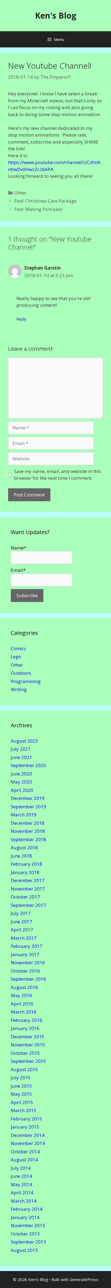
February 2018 (26, 864)
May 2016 (21, 995)
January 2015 (25, 1127)
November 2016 (28, 962)
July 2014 (21, 1168)
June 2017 (21, 921)
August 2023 (24, 741)
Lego (16, 656)
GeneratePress (84, 1279)
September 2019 (28, 806)
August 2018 (24, 847)
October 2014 (25, 1151)
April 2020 (22, 790)
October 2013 (25, 1234)
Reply (21, 319)
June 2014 (21, 1176)
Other (20, 193)
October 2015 (25, 1053)
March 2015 (23, 1110)
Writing (19, 689)
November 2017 (28, 889)
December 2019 (27, 798)
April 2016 (22, 1004)
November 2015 (28, 1045)
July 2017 (21, 913)
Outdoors (21, 673)
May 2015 (21, 1094)
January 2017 (25, 954)
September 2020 (28, 765)
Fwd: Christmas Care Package (45, 201)
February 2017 (26, 946)
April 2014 (22, 1192)
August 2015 (24, 1069)
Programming (26, 681)
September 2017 (28, 905)
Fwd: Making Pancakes (38, 209)
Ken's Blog (55, 15)
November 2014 (28, 1143)
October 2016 (25, 971)
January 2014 (25, 1217)
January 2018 (25, 872)
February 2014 (26, 1209)
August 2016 (24, 987)
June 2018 (21, 856)
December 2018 (27, 823)
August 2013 (24, 1250)
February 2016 (26, 1020)
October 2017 (25, 897)
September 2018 (28, 839)
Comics (18, 648)
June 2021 (21, 757)
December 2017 (27, 880)
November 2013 (28, 1225)
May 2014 (21, 1184)
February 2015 (26, 1119)
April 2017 (22, 930)
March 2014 (23, 1201)
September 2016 (28, 979)
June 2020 (21, 774)
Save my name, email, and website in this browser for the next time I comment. (57, 474)
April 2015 (22, 1102)
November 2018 (28, 831)
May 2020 (21, 782)
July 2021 (21, 749)
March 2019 (23, 815)
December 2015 (27, 1036)
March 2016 (23, 1012)
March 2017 (23, 938)
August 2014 (24, 1160)
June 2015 (21, 1086)
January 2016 (25, 1028)
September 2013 (28, 1242)
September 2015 (28, 1061)
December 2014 (27, 1135)
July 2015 (21, 1077)
